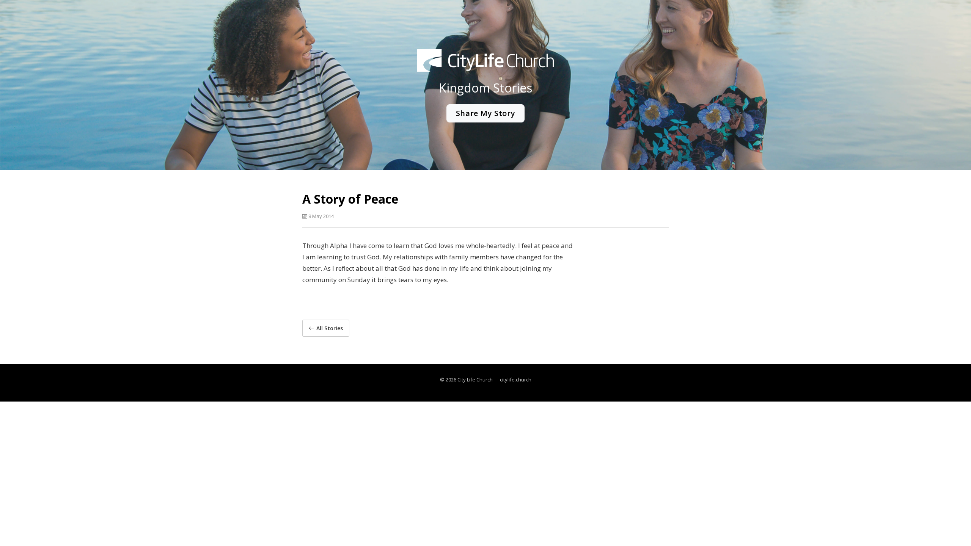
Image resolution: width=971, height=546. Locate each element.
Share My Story (485, 113)
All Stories (329, 328)
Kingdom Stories (485, 88)
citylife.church (515, 379)
